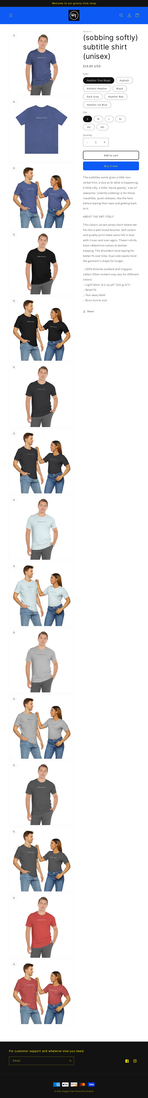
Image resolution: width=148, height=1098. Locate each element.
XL (120, 119)
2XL (89, 127)
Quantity (87, 135)
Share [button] (90, 311)
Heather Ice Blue (97, 104)
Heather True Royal (98, 80)
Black (119, 88)
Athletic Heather (97, 88)
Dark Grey (93, 96)
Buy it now (111, 166)
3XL (102, 127)
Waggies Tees (68, 1091)
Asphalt (124, 80)
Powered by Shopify (84, 1091)
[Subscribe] (70, 1061)
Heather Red (115, 96)
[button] (11, 15)
